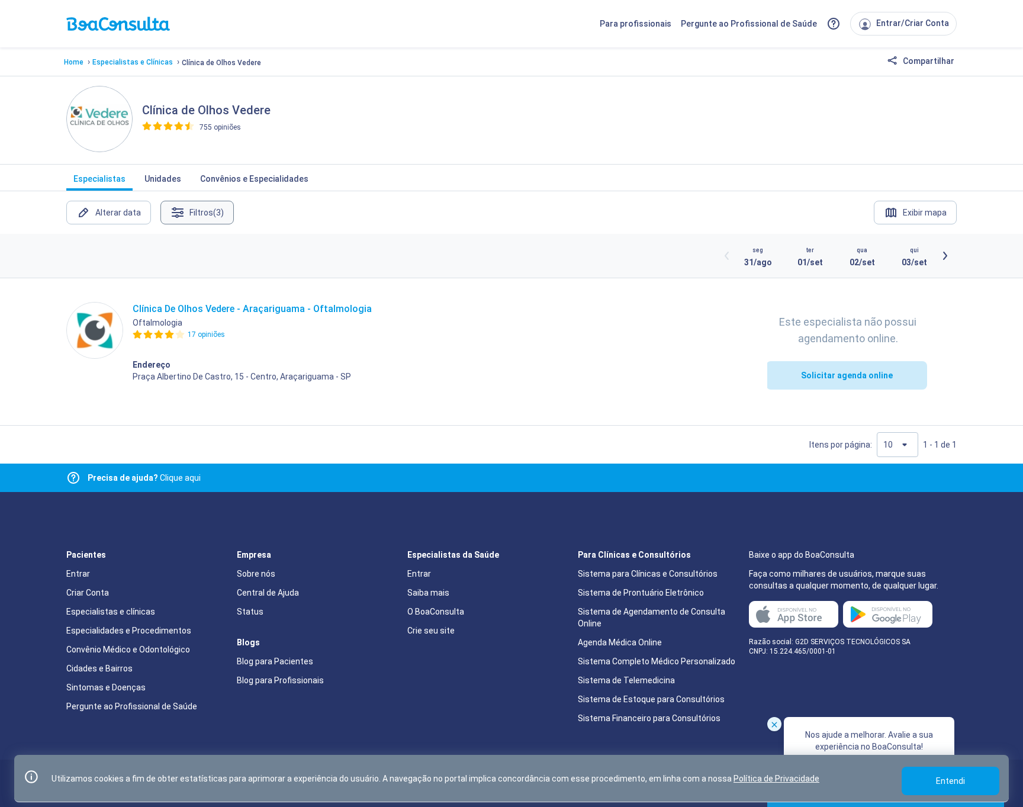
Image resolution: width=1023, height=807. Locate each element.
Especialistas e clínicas (110, 611)
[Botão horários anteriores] (727, 255)
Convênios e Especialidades (254, 179)
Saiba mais (428, 592)
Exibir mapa (925, 212)
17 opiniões (206, 334)
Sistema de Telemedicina (626, 680)
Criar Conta (87, 592)
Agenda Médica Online (620, 642)
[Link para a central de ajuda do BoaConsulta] (833, 24)
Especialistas (99, 179)
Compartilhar (927, 61)
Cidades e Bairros (99, 668)
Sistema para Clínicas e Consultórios (648, 573)
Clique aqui (144, 478)
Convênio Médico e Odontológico (128, 649)
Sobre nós (256, 573)
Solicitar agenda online (847, 375)
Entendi (950, 781)
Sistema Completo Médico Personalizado (656, 661)
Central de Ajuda (268, 592)
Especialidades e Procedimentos (128, 630)
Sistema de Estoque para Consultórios (651, 699)
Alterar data (118, 212)
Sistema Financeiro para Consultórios (649, 718)
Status (250, 611)
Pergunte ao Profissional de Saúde (749, 23)
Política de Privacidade (776, 778)
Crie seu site (431, 630)
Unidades (162, 179)
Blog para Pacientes (275, 661)
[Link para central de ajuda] (73, 478)
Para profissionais (635, 23)
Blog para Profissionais (280, 680)
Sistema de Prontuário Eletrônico (641, 592)
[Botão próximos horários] (945, 255)
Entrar (78, 573)
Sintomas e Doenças (106, 687)
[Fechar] (774, 724)
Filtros (206, 212)
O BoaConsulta (435, 611)
